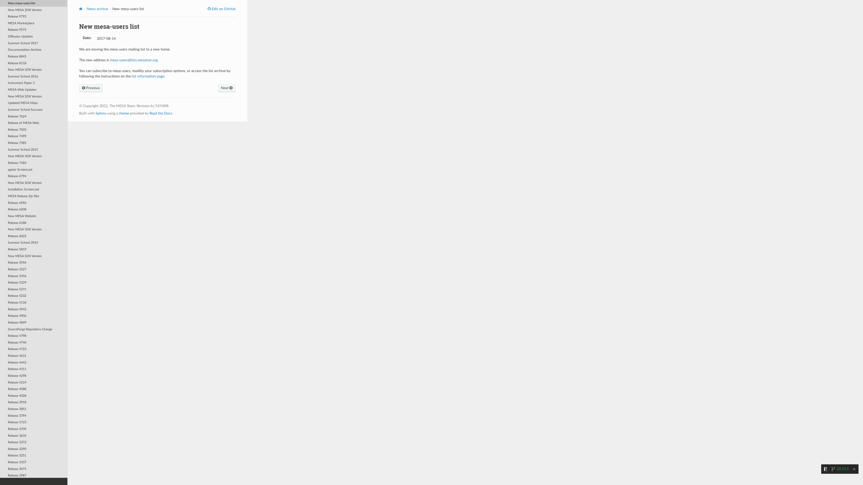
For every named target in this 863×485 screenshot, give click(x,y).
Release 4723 (17, 349)
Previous (92, 88)
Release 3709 (17, 429)
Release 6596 (17, 203)
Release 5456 (17, 276)
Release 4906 (17, 315)
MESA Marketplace (21, 23)
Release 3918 (17, 402)
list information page (148, 76)
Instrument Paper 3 (21, 83)
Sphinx (101, 113)
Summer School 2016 (23, 76)
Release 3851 (17, 409)
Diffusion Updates (20, 36)
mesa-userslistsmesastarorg (134, 60)
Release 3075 (17, 469)
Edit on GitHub (223, 9)
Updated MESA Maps (23, 103)
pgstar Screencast (20, 169)
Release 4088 (17, 389)
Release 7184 (17, 163)
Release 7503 (17, 129)
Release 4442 (17, 362)
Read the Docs (160, 113)
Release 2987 (17, 475)
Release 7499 (17, 136)
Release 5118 (17, 302)
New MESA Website (22, 216)
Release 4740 (17, 342)
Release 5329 (17, 282)
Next (225, 88)
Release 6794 (17, 176)
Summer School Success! (25, 109)
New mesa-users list (21, 3)
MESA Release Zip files (23, 196)
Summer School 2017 (23, 43)
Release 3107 (17, 462)
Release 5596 (17, 262)
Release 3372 (17, 442)
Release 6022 (17, 236)
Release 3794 (17, 415)
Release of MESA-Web (23, 123)
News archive (97, 9)
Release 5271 (17, 289)
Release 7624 (17, 116)
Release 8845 (17, 56)
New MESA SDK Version (25, 10)
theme (124, 113)
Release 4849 (17, 322)
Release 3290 (17, 449)
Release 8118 (17, 63)
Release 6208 (17, 209)
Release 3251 (17, 455)
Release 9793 (17, 16)
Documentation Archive (24, 49)
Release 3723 (17, 422)
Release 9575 (17, 29)
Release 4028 (17, 395)
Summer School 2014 (23, 242)
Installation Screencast (23, 189)
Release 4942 (17, 309)
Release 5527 (17, 269)
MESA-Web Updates (22, 89)
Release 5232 (17, 296)
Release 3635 (17, 435)
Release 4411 (17, 369)
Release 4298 (17, 375)
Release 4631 (17, 355)
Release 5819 (17, 249)
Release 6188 (17, 223)
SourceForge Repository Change (30, 329)
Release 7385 (17, 143)
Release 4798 (17, 335)
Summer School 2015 (23, 149)
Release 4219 (17, 382)
